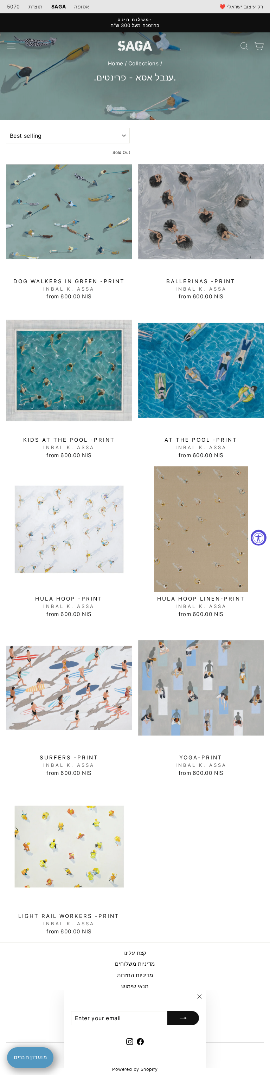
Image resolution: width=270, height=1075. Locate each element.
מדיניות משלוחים (135, 963)
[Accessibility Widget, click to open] (258, 537)
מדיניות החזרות (135, 975)
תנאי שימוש (134, 986)
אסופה (81, 6)
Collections (143, 63)
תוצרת (35, 6)
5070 (13, 6)
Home (115, 63)
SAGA (58, 6)
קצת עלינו (135, 953)
